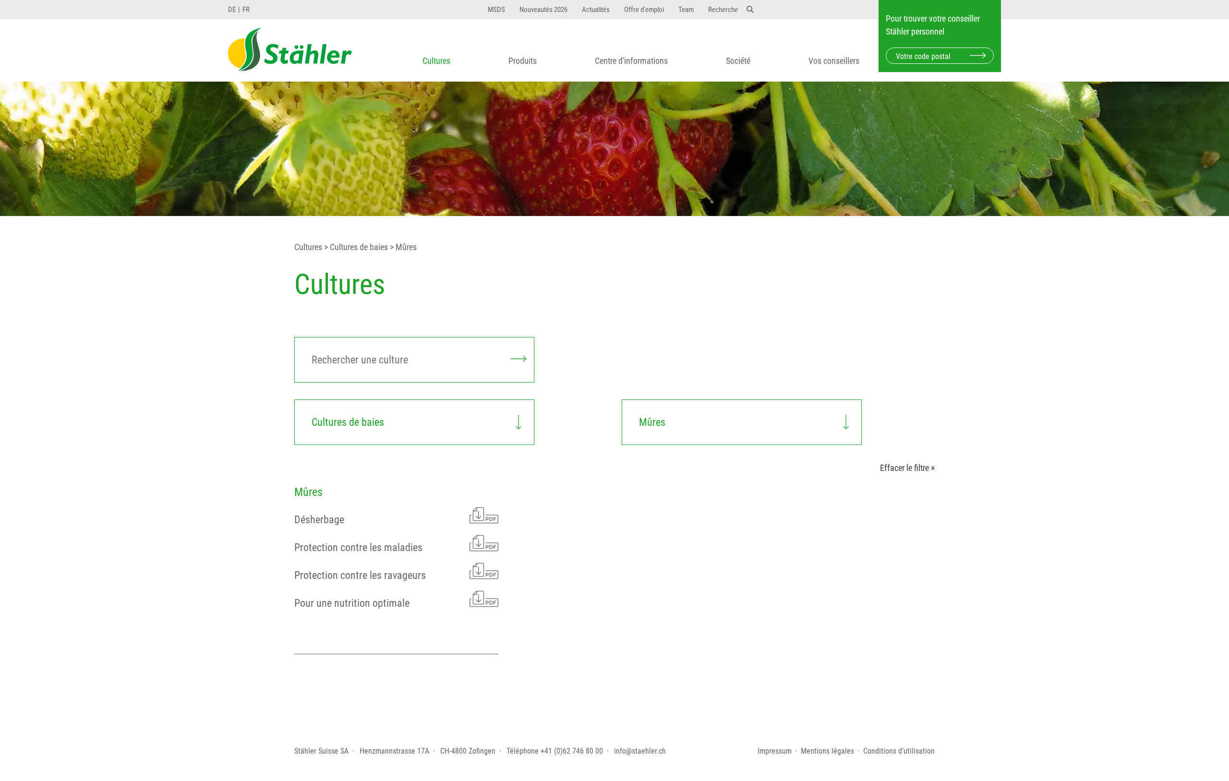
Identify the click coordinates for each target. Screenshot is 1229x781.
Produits (522, 61)
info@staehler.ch (640, 751)
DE (232, 9)
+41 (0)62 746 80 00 (572, 751)
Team (686, 9)
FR (246, 9)
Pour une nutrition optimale (352, 603)
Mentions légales (827, 751)
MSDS (496, 9)
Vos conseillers (833, 61)
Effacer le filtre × (907, 468)
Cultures (436, 61)
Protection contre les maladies (358, 547)
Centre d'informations (631, 61)
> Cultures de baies (355, 247)
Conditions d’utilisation (899, 751)
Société (738, 61)
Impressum (775, 751)
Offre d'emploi (644, 9)
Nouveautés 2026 (543, 9)
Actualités (596, 9)
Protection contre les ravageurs (360, 575)
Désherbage (319, 520)
